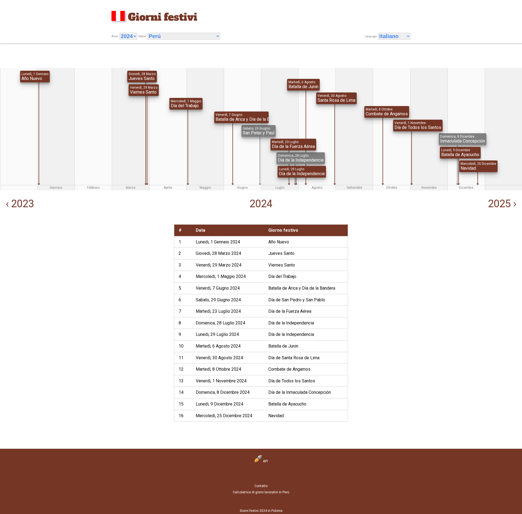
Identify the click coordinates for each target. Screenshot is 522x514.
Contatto (261, 486)
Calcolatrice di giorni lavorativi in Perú (261, 492)
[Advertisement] (87, 262)
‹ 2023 (18, 204)
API (265, 461)
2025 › (503, 204)
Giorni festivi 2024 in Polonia (261, 511)
